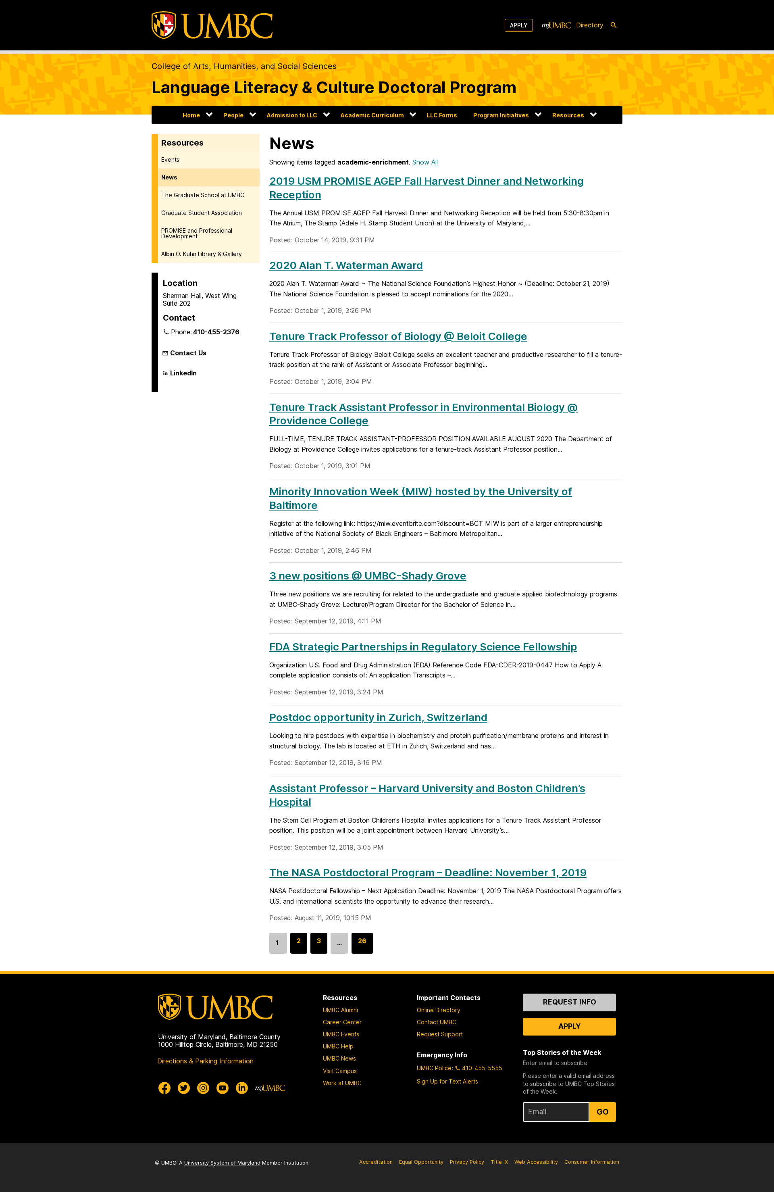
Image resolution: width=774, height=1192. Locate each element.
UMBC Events (341, 1034)
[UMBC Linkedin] (242, 1088)
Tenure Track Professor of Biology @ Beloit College (398, 336)
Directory (590, 25)
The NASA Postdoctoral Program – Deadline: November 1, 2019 (428, 872)
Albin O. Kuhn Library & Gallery (201, 253)
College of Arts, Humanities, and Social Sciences (244, 66)
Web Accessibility (536, 1162)
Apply (519, 25)
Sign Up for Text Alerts (447, 1081)
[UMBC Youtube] (222, 1088)
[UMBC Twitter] (184, 1088)
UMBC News (339, 1058)
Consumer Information (591, 1162)
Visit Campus (340, 1070)
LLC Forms (442, 115)
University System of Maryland (222, 1163)
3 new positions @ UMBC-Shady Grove (367, 575)
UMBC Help (338, 1046)
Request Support (440, 1034)
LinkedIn (183, 376)
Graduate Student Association (201, 212)
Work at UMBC (342, 1082)
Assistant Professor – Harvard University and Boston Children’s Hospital (427, 795)
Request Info (569, 1002)
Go (603, 1112)
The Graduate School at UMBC (202, 195)
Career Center (342, 1022)
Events (170, 159)
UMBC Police (434, 1068)
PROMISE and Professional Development (196, 233)
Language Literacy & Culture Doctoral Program (334, 87)
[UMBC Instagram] (203, 1088)
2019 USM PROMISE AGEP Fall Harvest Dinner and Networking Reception (426, 188)
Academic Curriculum (372, 115)
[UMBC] (212, 25)
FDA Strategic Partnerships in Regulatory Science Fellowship (423, 646)
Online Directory (438, 1010)
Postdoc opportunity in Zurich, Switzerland (378, 717)
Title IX (499, 1162)
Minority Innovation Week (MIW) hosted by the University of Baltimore (420, 498)
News (169, 177)
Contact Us (188, 353)
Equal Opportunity (421, 1162)
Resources (568, 115)
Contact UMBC (436, 1022)
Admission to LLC (292, 115)
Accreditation (376, 1162)
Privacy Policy (467, 1162)
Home (191, 115)
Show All (425, 162)
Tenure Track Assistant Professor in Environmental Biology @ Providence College (423, 414)
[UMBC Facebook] (164, 1088)
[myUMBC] (556, 25)
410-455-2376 (216, 332)
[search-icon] (613, 25)
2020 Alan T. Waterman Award (346, 265)
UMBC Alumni (340, 1010)
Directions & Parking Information (205, 1061)
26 (362, 945)
